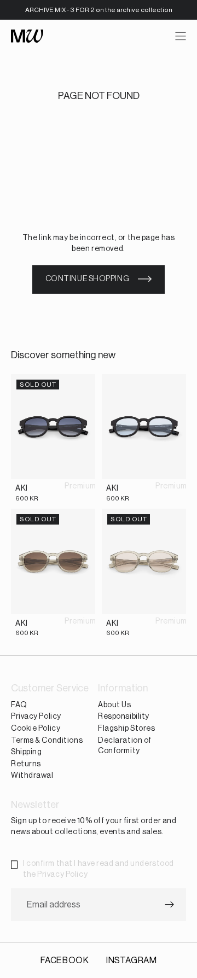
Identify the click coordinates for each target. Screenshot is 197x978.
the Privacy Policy (55, 874)
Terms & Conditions (47, 740)
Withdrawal (32, 776)
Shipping (26, 752)
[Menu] (180, 36)
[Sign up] (169, 905)
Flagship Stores (126, 728)
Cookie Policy (35, 728)
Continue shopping (87, 279)
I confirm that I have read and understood (98, 869)
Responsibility (123, 717)
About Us (114, 705)
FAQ (19, 705)
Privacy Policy (36, 717)
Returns (26, 764)
